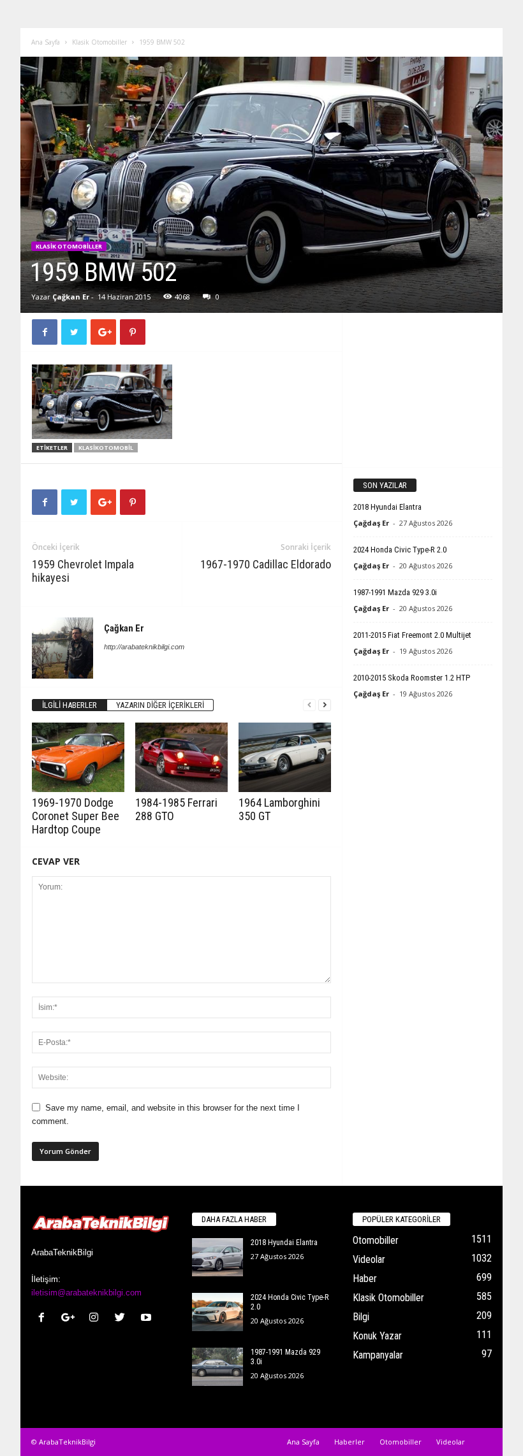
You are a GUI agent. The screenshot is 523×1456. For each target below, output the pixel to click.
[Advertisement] (423, 389)
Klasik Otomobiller (99, 42)
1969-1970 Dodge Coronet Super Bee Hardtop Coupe (75, 816)
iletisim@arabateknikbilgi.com (86, 1292)
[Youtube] (147, 1318)
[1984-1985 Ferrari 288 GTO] (181, 757)
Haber (365, 1278)
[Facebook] (44, 1318)
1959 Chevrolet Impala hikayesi (83, 571)
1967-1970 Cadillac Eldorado (265, 564)
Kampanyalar (378, 1355)
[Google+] (70, 1318)
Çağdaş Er (371, 523)
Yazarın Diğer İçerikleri (160, 705)
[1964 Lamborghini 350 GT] (285, 757)
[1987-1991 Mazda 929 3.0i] (217, 1367)
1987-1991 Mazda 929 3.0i (395, 592)
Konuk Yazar (377, 1336)
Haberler (349, 1441)
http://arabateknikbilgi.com (144, 647)
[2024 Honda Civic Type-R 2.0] (217, 1312)
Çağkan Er (70, 296)
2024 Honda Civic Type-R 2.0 (399, 549)
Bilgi (361, 1317)
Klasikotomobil (105, 447)
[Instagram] (97, 1318)
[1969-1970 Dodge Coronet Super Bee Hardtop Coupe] (78, 757)
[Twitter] (123, 1318)
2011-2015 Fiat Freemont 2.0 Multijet (412, 635)
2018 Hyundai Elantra (387, 507)
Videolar (369, 1259)
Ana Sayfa (45, 42)
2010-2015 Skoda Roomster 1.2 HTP (411, 677)
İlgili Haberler (69, 705)
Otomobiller (376, 1240)
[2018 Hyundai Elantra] (217, 1257)
